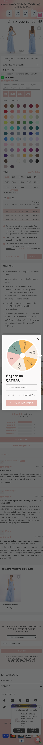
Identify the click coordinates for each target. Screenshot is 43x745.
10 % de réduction (21, 403)
